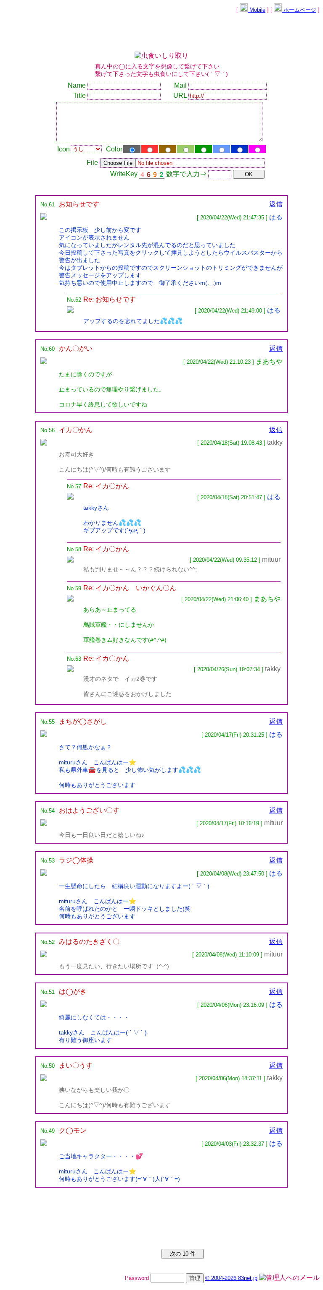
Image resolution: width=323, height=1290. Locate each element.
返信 (276, 204)
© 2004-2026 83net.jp (231, 1278)
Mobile (256, 10)
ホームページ (299, 10)
